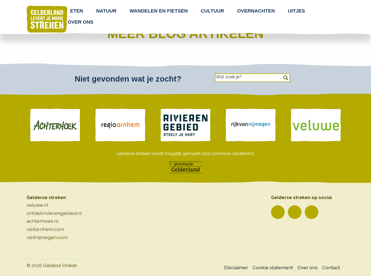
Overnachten (256, 11)
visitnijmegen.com (47, 237)
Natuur (106, 11)
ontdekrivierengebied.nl (54, 213)
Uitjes (296, 11)
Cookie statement (273, 267)
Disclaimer (236, 267)
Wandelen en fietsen (159, 11)
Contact (331, 267)
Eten (76, 11)
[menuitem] (78, 10)
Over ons (80, 22)
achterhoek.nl (42, 221)
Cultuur (212, 11)
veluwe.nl (37, 205)
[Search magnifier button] (286, 78)
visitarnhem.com (45, 229)
